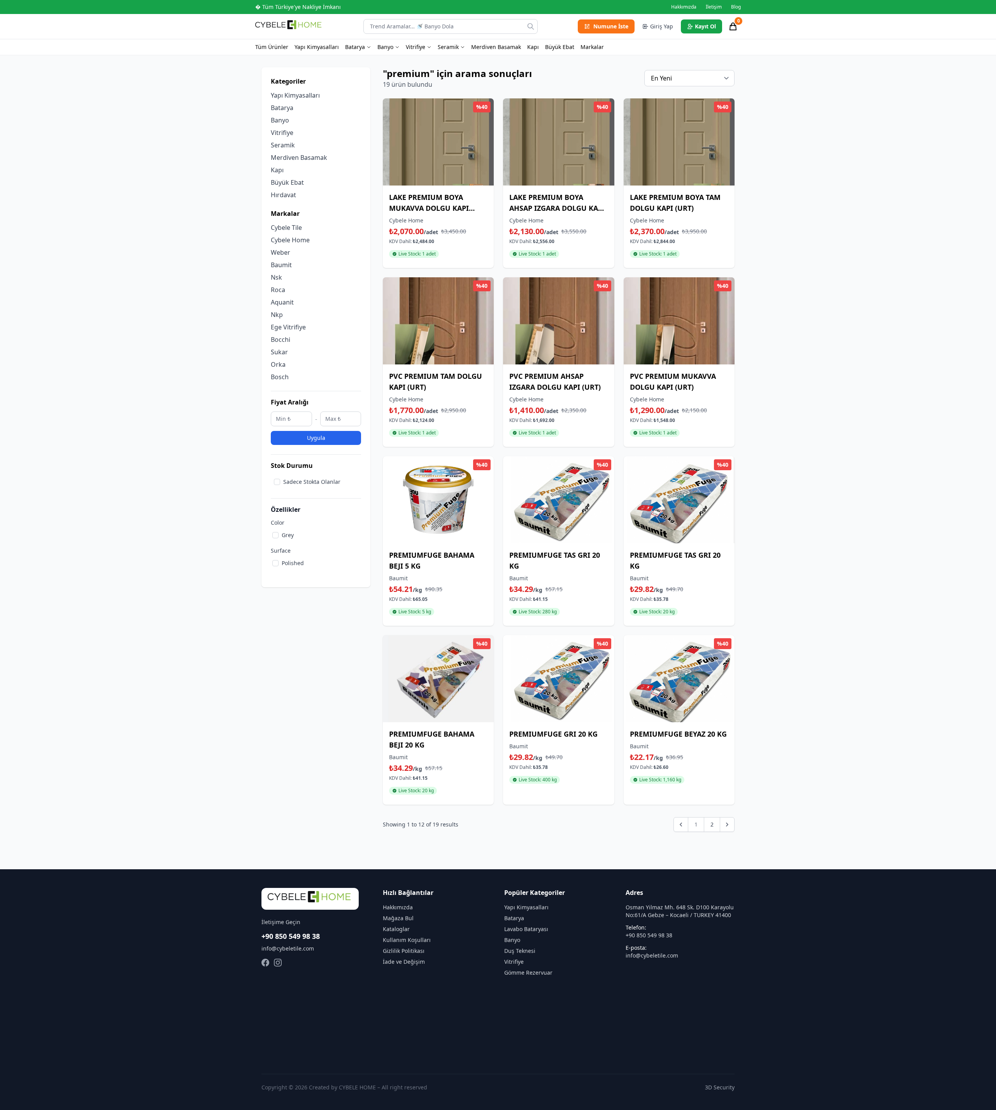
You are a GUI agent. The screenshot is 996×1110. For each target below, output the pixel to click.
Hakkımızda (683, 7)
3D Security (720, 1087)
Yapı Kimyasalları (317, 47)
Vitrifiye (415, 47)
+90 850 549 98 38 (290, 936)
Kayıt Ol (705, 26)
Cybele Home (290, 240)
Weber (280, 252)
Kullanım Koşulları (407, 940)
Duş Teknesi (519, 950)
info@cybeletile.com (287, 948)
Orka (278, 364)
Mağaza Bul (398, 918)
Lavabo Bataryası (526, 929)
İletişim (714, 7)
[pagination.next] (727, 824)
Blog (736, 7)
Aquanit (282, 302)
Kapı (533, 47)
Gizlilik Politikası (403, 950)
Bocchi (280, 339)
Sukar (279, 352)
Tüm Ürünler (271, 47)
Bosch (280, 377)
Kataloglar (396, 929)
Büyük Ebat (559, 47)
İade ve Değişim (404, 961)
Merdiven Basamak (496, 47)
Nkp (277, 314)
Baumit (281, 265)
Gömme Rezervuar (528, 972)
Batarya (355, 47)
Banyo (385, 47)
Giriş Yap (661, 26)
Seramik (448, 47)
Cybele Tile (286, 227)
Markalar (592, 47)
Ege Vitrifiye (288, 327)
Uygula (316, 437)
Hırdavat (283, 195)
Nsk (276, 277)
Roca (278, 289)
